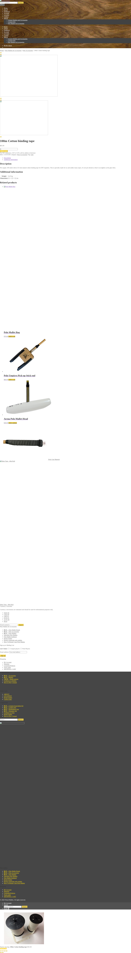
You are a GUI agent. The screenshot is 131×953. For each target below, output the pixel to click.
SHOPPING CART (10, 669)
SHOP (6, 18)
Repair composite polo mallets (13, 640)
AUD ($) (6, 620)
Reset (5, 621)
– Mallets (8, 677)
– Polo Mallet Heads (12, 630)
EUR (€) (6, 618)
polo (32, 154)
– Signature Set (10, 711)
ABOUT (6, 694)
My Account (7, 662)
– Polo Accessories (11, 631)
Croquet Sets (11, 22)
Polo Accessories (28, 50)
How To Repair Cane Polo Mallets (14, 642)
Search (21, 2)
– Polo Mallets (10, 633)
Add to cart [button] (11, 336)
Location (6, 15)
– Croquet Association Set (13, 706)
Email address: (4, 652)
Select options (12, 423)
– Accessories (10, 675)
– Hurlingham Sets (11, 709)
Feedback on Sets (9, 713)
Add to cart (4, 151)
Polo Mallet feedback (10, 637)
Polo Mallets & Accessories (16, 23)
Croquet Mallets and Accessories (17, 20)
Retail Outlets (8, 638)
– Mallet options (11, 679)
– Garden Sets (10, 707)
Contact (6, 16)
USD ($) (6, 614)
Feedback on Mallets (10, 681)
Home (6, 8)
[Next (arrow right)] (2, 952)
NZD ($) (6, 613)
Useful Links (8, 699)
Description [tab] (7, 158)
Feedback (7, 11)
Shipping (6, 664)
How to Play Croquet (10, 682)
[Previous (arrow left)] (1, 952)
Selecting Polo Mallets (10, 635)
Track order (7, 667)
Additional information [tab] (11, 159)
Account (6, 13)
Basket (6, 908)
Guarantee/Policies (9, 666)
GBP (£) (6, 616)
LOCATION (8, 696)
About (6, 10)
